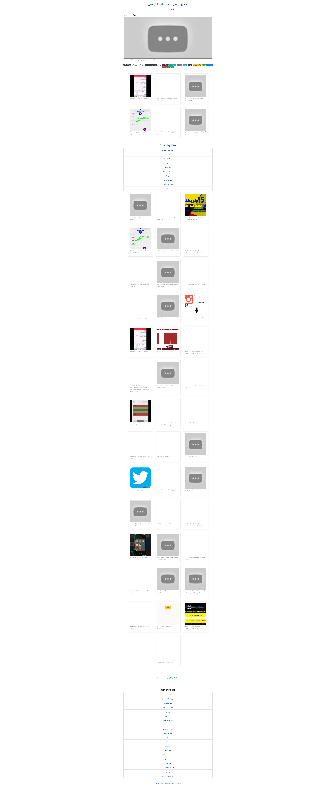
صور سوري (168, 737)
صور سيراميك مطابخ (168, 699)
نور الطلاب (141, 65)
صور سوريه (168, 772)
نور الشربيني (153, 65)
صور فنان (168, 176)
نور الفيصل (171, 67)
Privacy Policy (169, 783)
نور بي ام (204, 65)
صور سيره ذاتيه (168, 733)
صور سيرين (168, 716)
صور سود (168, 746)
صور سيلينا (168, 750)
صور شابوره (168, 759)
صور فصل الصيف (168, 184)
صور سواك (168, 712)
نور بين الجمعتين (172, 65)
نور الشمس (165, 65)
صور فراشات (168, 180)
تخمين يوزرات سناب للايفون (168, 4)
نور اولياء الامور (126, 65)
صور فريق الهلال (168, 158)
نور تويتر (159, 65)
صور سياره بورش (168, 729)
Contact (161, 783)
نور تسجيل (179, 65)
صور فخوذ (168, 167)
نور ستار (190, 65)
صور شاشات (168, 742)
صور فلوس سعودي (168, 150)
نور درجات (147, 65)
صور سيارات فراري (168, 767)
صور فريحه (168, 154)
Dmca (157, 783)
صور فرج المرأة (168, 188)
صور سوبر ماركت (168, 754)
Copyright (178, 783)
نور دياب (185, 65)
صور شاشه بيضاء (168, 720)
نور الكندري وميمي (197, 65)
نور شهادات (210, 65)
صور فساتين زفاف (168, 171)
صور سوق (168, 694)
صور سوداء (168, 763)
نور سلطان (165, 67)
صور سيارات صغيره (168, 776)
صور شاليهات (168, 703)
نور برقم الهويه (134, 65)
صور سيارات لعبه (168, 707)
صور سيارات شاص (168, 724)
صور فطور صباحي (168, 163)
